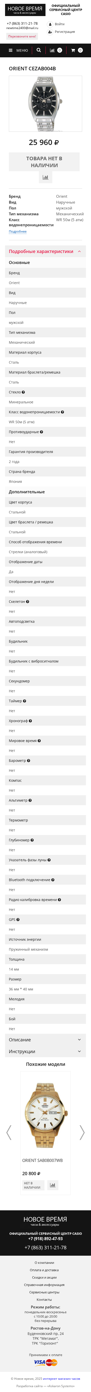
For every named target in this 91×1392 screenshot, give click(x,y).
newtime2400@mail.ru (22, 28)
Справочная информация (44, 1284)
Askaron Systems (61, 1386)
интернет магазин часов (61, 1378)
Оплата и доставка (44, 1270)
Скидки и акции (44, 1277)
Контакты (44, 1299)
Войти (59, 24)
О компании (44, 1262)
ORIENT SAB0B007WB (42, 1160)
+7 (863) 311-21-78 (22, 23)
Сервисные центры (44, 1292)
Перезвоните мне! (22, 36)
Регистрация (64, 31)
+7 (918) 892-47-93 (45, 1238)
